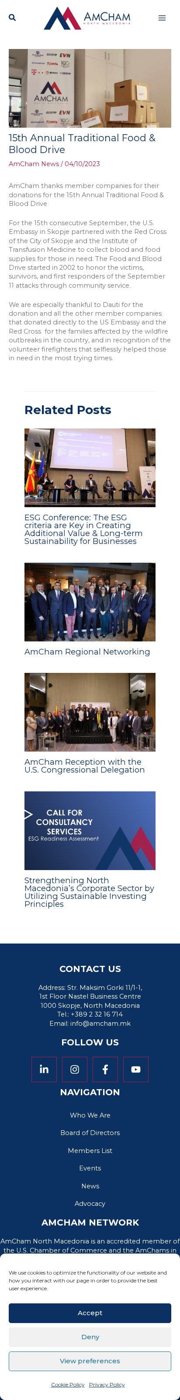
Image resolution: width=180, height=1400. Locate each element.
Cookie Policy (68, 1384)
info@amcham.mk (100, 1023)
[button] (13, 19)
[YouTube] (136, 1069)
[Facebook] (105, 1069)
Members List (90, 1151)
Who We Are (90, 1115)
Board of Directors (90, 1133)
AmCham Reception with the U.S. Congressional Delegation (84, 766)
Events (90, 1168)
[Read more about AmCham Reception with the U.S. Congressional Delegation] (89, 712)
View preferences (90, 1361)
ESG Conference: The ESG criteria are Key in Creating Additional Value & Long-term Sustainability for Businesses (83, 529)
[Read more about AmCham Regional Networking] (89, 602)
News (90, 1186)
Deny (90, 1337)
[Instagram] (74, 1069)
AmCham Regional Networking (87, 652)
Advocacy (90, 1204)
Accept (90, 1313)
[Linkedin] (44, 1069)
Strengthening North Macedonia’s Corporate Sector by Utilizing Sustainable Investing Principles (89, 892)
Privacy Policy (107, 1384)
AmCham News (34, 164)
